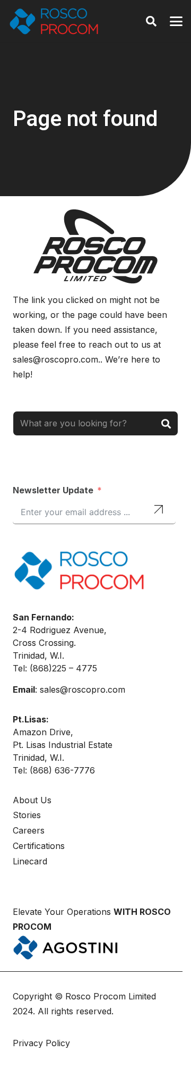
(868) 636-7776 (62, 770)
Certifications (39, 845)
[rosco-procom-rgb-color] (53, 21)
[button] (151, 21)
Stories (27, 815)
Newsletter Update (53, 490)
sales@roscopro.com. (56, 359)
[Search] (166, 423)
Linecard (30, 861)
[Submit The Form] (158, 511)
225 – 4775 (74, 668)
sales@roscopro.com (82, 689)
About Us (32, 800)
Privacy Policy (43, 1043)
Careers (29, 830)
